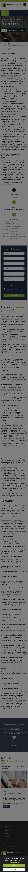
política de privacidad (14, 862)
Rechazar (14, 869)
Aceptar (14, 865)
